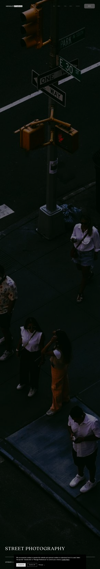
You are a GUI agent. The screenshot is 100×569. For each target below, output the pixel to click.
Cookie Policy (66, 559)
